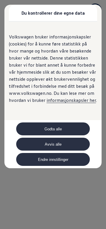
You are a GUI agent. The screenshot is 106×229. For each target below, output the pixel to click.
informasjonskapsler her (71, 100)
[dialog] (53, 114)
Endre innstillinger (53, 159)
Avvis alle (53, 144)
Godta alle (53, 129)
